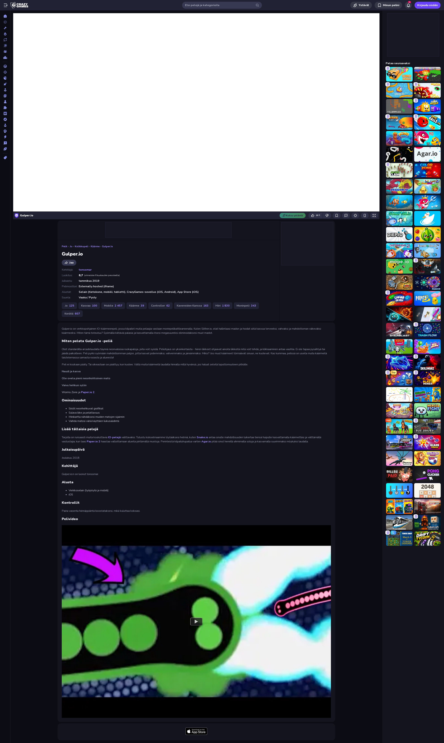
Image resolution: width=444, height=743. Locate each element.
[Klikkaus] (5, 84)
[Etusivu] (5, 16)
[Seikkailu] (5, 119)
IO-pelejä (114, 437)
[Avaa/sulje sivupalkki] (5, 5)
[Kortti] (5, 96)
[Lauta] (5, 102)
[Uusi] (5, 28)
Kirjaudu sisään (427, 5)
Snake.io (202, 437)
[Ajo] (5, 66)
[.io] (5, 78)
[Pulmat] (5, 108)
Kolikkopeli (81, 246)
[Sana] (5, 113)
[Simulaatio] (5, 125)
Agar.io (206, 441)
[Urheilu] (5, 149)
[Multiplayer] (5, 51)
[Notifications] (408, 5)
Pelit (64, 246)
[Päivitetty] (5, 40)
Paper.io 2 (88, 392)
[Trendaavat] (5, 34)
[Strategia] (5, 131)
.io (71, 246)
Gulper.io (107, 246)
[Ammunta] (5, 72)
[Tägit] (5, 158)
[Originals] (5, 46)
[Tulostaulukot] (5, 57)
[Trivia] (5, 143)
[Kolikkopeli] (5, 90)
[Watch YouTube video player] (196, 621)
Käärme (95, 246)
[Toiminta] (5, 137)
